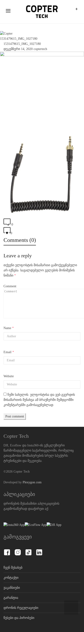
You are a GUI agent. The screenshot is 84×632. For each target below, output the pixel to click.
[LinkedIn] (39, 550)
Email (7, 352)
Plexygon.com (32, 482)
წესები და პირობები (19, 618)
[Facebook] (7, 550)
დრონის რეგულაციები (21, 608)
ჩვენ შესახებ (13, 567)
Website (9, 376)
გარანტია (11, 598)
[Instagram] (17, 550)
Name (7, 328)
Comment (10, 286)
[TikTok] (28, 550)
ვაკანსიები (12, 587)
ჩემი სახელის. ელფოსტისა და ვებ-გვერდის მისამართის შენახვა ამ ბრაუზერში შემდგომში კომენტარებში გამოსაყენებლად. (39, 400)
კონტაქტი (11, 577)
